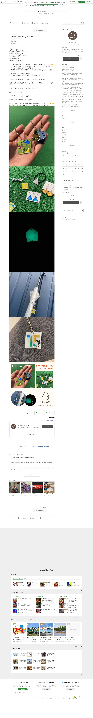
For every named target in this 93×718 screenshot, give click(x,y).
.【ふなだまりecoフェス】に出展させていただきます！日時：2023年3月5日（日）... (72, 105)
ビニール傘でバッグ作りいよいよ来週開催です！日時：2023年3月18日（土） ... (72, 91)
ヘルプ (80, 698)
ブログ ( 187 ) (65, 118)
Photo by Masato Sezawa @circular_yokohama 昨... (41, 30)
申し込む (70, 689)
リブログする (50, 412)
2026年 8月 (72, 153)
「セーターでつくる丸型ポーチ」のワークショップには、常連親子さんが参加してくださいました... (72, 96)
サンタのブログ (65, 183)
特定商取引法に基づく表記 (72, 698)
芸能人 (25, 578)
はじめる (23, 689)
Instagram (33, 434)
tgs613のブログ (65, 192)
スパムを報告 (37, 698)
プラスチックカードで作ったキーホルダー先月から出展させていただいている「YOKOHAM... (72, 87)
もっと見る (32, 474)
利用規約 (52, 698)
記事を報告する (51, 420)
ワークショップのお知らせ (21, 36)
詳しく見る (46, 689)
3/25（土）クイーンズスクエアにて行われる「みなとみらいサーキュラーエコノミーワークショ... (72, 80)
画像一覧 (36, 23)
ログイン (89, 1)
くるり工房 (72, 42)
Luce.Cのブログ (65, 189)
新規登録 (81, 1)
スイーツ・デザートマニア (64, 596)
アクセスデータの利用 (60, 698)
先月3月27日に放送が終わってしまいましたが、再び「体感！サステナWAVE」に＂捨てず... (72, 74)
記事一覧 (26, 23)
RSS (65, 217)
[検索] (81, 23)
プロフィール (69, 45)
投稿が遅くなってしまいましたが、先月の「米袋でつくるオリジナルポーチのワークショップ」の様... (72, 101)
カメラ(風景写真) (39, 596)
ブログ (14, 43)
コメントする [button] (40, 412)
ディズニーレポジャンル (18, 578)
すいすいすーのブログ (67, 185)
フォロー (47, 426)
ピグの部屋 (76, 45)
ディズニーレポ (16, 596)
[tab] (18, 578)
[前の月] (67, 153)
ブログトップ (15, 23)
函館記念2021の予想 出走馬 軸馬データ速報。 (72, 187)
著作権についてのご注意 (69, 219)
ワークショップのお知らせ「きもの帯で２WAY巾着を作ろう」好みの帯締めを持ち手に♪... (72, 84)
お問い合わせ (45, 698)
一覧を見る (72, 110)
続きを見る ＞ (80, 55)
